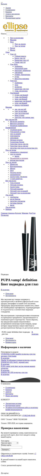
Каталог (4, 4)
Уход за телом (20, 46)
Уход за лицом (20, 44)
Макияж (13, 40)
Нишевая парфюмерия (18, 126)
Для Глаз (13, 81)
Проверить (5, 449)
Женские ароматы (17, 124)
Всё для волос (10, 181)
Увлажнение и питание (19, 158)
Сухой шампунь (16, 179)
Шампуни (14, 164)
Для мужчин (10, 207)
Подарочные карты (12, 18)
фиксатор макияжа (22, 79)
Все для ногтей (11, 119)
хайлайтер (19, 72)
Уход (12, 42)
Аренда (8, 392)
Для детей (9, 195)
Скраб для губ (20, 62)
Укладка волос (15, 173)
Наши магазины (11, 396)
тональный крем (21, 68)
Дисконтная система (13, 403)
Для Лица (14, 64)
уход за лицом (15, 154)
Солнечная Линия (17, 142)
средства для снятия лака (24, 117)
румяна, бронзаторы (22, 75)
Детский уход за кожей (19, 191)
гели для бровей (21, 103)
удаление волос (16, 130)
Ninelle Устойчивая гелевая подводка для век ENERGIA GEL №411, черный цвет (18, 361)
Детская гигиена (16, 185)
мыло (12, 205)
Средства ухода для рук (19, 144)
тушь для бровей (21, 97)
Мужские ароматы (17, 121)
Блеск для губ (20, 58)
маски (17, 156)
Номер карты (6, 445)
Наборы (8, 209)
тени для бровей (21, 99)
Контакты (9, 16)
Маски (12, 50)
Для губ (13, 54)
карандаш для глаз (22, 89)
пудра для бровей (21, 95)
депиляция (14, 138)
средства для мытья (17, 201)
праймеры (18, 66)
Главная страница (8, 213)
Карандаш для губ (22, 60)
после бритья (15, 199)
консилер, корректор (23, 70)
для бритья (14, 197)
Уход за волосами (16, 38)
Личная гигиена (16, 140)
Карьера (8, 12)
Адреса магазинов (12, 14)
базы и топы (19, 115)
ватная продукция (17, 160)
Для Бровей (14, 93)
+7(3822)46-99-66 (28, 415)
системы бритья (16, 203)
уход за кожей (15, 134)
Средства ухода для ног (19, 146)
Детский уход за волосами (20, 193)
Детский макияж (16, 189)
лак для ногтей (20, 109)
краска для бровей (22, 105)
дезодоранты (15, 136)
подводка (18, 87)
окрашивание (15, 175)
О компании (10, 10)
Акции (8, 8)
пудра (17, 77)
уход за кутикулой (22, 113)
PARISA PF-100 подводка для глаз (14, 372)
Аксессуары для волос (18, 177)
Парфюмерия (10, 128)
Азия (7, 52)
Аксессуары (14, 187)
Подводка (5, 215)
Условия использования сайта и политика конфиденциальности (21, 409)
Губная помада (20, 56)
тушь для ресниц (21, 91)
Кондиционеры (16, 166)
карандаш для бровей (23, 101)
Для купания (15, 183)
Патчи (12, 48)
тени (16, 85)
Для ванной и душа (17, 132)
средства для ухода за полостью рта (23, 148)
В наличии (5, 290)
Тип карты (5, 441)
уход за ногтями (21, 111)
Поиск (3, 34)
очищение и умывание (19, 152)
